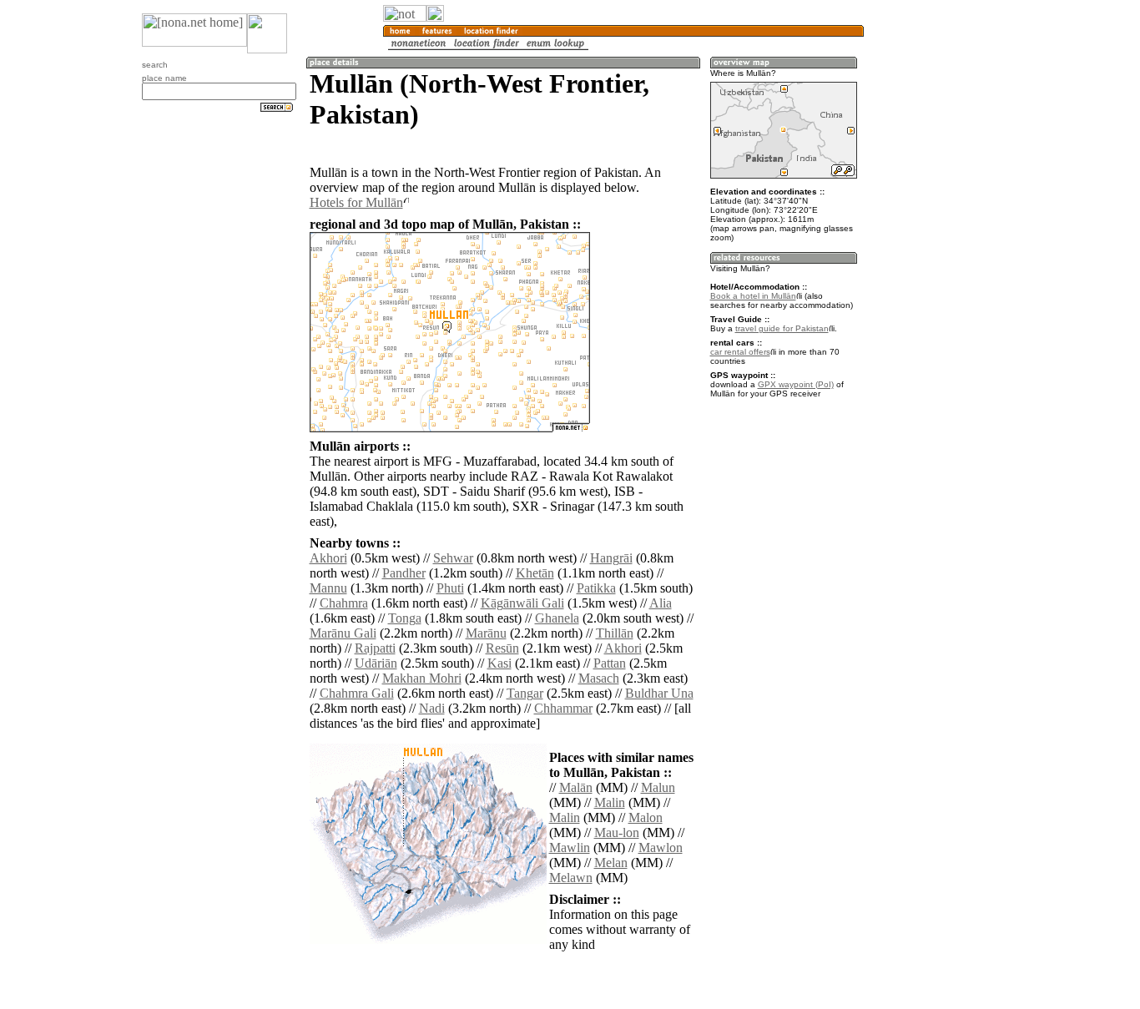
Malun (658, 787)
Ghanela (557, 618)
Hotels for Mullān (356, 202)
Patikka (596, 588)
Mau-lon (616, 832)
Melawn (571, 877)
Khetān (535, 573)
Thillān (614, 633)
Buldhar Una (659, 693)
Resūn (502, 648)
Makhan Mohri (422, 678)
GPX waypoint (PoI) (796, 384)
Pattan (609, 663)
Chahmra (344, 603)
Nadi (432, 708)
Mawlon (660, 847)
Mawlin (569, 847)
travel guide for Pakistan (782, 328)
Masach (598, 678)
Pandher (404, 573)
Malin (609, 802)
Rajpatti (375, 648)
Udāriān (376, 663)
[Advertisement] (944, 275)
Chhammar (563, 708)
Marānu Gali (343, 633)
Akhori (328, 558)
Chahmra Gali (357, 693)
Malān (576, 787)
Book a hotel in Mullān (753, 295)
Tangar (525, 693)
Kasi (499, 663)
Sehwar (453, 558)
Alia (660, 603)
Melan (611, 862)
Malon (645, 817)
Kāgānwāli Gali (522, 603)
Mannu (328, 588)
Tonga (404, 618)
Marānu (486, 633)
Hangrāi (611, 558)
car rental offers (740, 351)
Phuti (450, 588)
